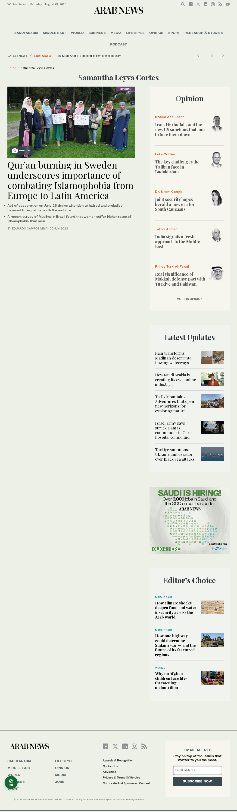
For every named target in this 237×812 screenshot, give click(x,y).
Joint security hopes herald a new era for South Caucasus (175, 204)
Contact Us (110, 766)
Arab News (19, 4)
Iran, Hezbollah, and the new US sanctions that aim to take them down (180, 129)
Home (11, 68)
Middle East (54, 33)
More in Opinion (190, 299)
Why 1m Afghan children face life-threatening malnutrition (171, 680)
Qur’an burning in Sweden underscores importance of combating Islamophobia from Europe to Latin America (70, 180)
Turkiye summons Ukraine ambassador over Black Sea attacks (174, 454)
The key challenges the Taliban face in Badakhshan (177, 167)
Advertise (109, 771)
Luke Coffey (165, 154)
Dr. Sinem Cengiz (168, 191)
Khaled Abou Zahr (169, 117)
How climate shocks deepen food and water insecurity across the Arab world (175, 609)
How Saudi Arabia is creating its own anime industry (88, 55)
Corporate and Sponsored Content (126, 783)
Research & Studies (203, 33)
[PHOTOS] (71, 121)
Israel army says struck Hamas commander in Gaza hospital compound (173, 430)
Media (116, 33)
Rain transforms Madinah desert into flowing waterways (173, 357)
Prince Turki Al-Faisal (172, 266)
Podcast (118, 44)
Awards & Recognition (118, 760)
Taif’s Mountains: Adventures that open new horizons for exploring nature (174, 403)
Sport (174, 33)
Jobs (59, 782)
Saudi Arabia (26, 33)
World (77, 33)
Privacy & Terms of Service (121, 777)
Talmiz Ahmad (166, 229)
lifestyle (64, 761)
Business (97, 33)
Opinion (156, 33)
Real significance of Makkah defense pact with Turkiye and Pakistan (180, 279)
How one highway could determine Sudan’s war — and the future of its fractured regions (175, 645)
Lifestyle (135, 33)
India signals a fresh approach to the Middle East (177, 241)
